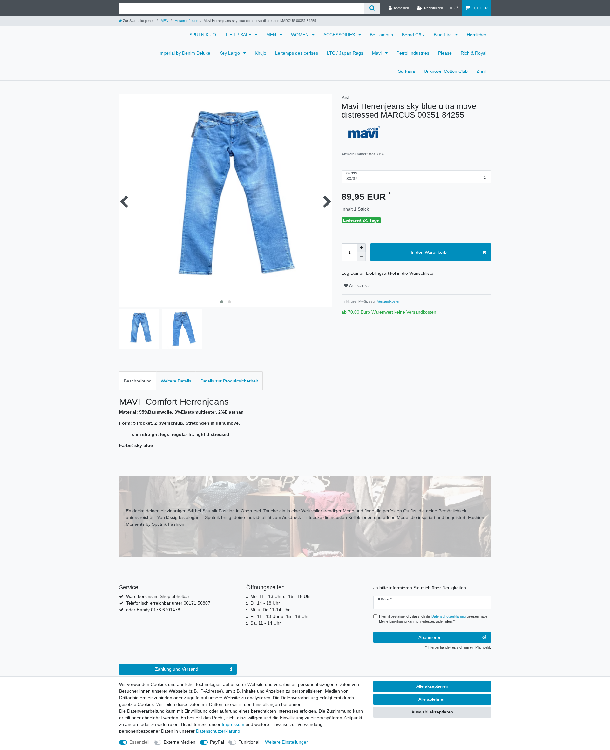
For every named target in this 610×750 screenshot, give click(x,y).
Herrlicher (476, 34)
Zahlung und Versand (176, 669)
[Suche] (372, 8)
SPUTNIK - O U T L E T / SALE (221, 34)
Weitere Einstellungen (287, 742)
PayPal (217, 742)
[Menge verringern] (361, 256)
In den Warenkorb (429, 252)
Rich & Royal (473, 53)
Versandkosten (388, 301)
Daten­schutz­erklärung (218, 730)
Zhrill (481, 71)
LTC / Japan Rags (345, 53)
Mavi (377, 53)
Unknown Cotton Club (446, 71)
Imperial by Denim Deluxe (184, 53)
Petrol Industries (412, 53)
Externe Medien (179, 742)
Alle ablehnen (432, 699)
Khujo (260, 53)
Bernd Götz (413, 34)
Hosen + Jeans (186, 21)
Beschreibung (138, 380)
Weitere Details (176, 380)
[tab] (137, 380)
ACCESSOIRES (339, 34)
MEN (164, 21)
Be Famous (381, 34)
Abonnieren (430, 637)
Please (445, 53)
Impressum (233, 724)
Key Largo (230, 53)
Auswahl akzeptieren (432, 711)
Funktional (248, 742)
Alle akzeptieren (432, 686)
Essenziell (139, 742)
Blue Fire (443, 34)
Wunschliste (359, 285)
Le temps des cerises (296, 53)
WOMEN (300, 34)
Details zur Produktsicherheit (229, 380)
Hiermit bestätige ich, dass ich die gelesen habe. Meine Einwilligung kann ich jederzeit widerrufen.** (433, 619)
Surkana (406, 71)
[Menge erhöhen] (361, 247)
